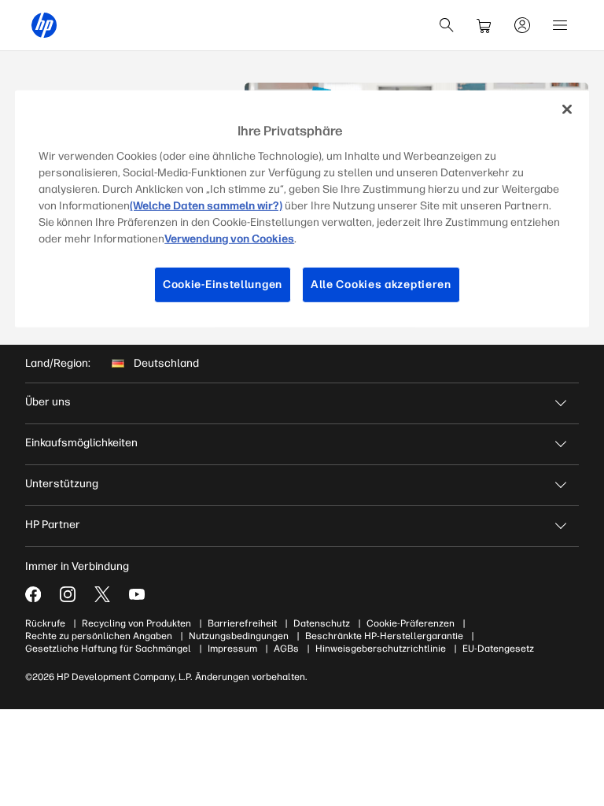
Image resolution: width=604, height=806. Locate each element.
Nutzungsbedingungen (239, 635)
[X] (102, 594)
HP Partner (52, 524)
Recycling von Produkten (136, 623)
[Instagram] (68, 594)
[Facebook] (33, 594)
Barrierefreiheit (242, 623)
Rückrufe (45, 623)
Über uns (48, 402)
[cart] (484, 25)
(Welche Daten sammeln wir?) (206, 206)
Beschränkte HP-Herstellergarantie (384, 635)
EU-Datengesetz (498, 648)
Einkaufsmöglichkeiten (81, 442)
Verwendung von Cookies (229, 239)
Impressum (232, 648)
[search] (447, 25)
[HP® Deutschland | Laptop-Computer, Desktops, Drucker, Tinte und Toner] (44, 25)
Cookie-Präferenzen (410, 623)
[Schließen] (567, 108)
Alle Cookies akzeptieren (381, 284)
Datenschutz (321, 623)
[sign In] (522, 25)
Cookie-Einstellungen (222, 284)
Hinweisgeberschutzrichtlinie (380, 648)
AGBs (286, 648)
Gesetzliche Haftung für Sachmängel (108, 648)
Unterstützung (61, 483)
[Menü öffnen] (560, 25)
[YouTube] (137, 594)
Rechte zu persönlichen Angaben (98, 635)
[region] (302, 208)
